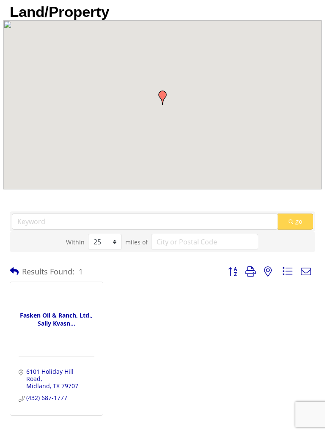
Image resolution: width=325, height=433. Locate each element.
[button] (162, 97)
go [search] (298, 221)
